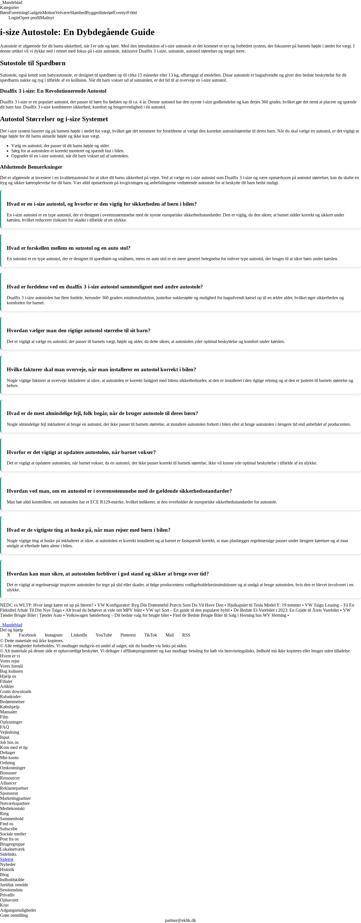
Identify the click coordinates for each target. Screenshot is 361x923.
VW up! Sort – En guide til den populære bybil (188, 610)
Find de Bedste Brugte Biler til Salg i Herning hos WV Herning (229, 615)
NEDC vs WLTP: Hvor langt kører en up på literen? (46, 605)
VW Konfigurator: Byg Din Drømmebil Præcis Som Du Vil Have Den (160, 605)
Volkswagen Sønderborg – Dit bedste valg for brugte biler (117, 615)
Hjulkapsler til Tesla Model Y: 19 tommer (264, 605)
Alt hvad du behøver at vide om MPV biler (103, 610)
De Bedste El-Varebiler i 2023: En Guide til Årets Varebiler (286, 610)
